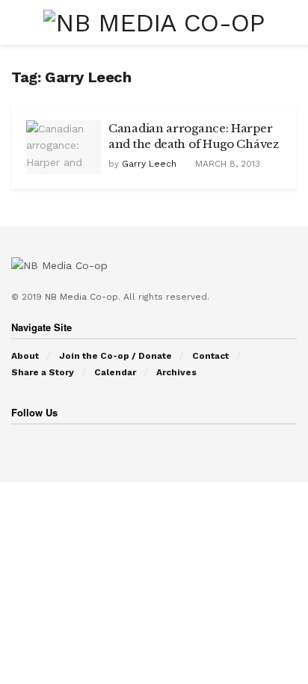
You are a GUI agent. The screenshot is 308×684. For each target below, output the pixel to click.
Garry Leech (149, 163)
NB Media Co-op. (84, 297)
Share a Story (42, 372)
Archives (176, 372)
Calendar (115, 372)
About (25, 356)
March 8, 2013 (226, 163)
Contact (210, 356)
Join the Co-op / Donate (115, 356)
